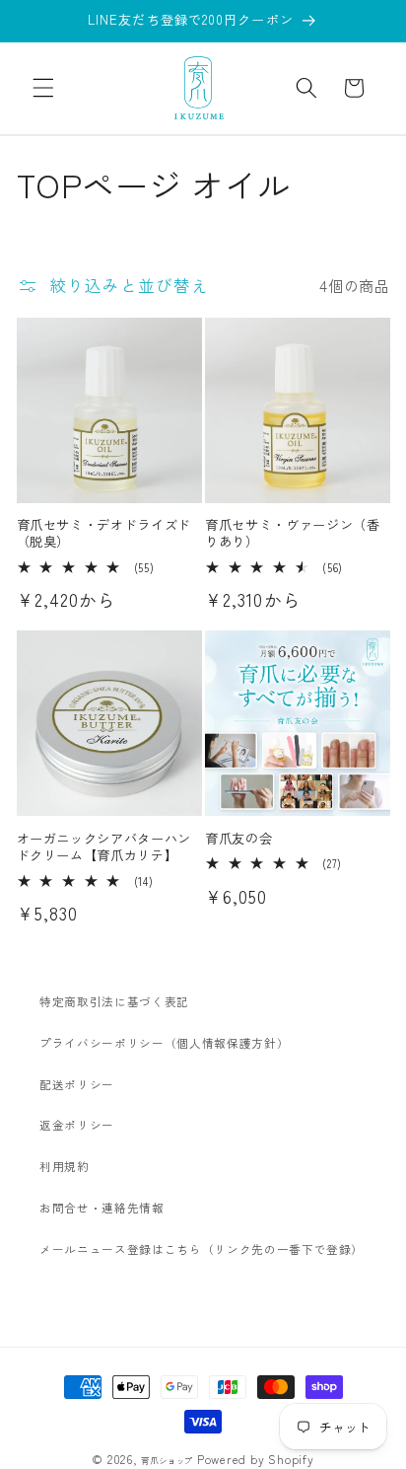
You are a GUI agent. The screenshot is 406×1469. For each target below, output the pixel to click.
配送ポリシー (76, 1084)
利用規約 (64, 1166)
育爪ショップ (167, 1460)
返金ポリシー (76, 1125)
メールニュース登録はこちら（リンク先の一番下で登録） (201, 1249)
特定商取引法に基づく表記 (114, 1001)
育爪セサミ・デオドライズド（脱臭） (104, 533)
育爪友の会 (238, 838)
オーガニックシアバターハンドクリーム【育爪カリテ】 (104, 846)
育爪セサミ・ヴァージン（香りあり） (292, 533)
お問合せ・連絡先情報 (102, 1207)
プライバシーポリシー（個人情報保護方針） (164, 1043)
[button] (43, 87)
